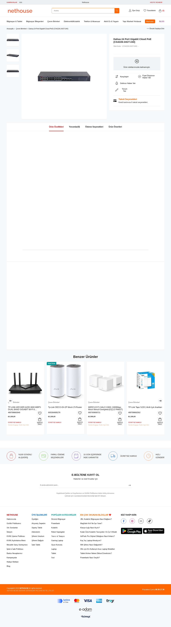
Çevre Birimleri (53, 21)
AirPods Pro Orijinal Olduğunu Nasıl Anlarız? (97, 536)
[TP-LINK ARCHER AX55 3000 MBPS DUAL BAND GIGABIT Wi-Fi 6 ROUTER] (25, 380)
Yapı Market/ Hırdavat (132, 21)
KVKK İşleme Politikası (16, 536)
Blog (161, 21)
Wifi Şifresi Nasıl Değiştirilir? (91, 545)
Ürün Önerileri (115, 127)
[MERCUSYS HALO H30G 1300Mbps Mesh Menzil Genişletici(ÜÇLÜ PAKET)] (105, 380)
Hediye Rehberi (12, 562)
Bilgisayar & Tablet (14, 21)
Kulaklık (54, 528)
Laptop (54, 549)
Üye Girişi (136, 10)
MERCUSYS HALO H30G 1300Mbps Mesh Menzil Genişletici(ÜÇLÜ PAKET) (105, 408)
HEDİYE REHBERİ (156, 2)
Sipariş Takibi (37, 528)
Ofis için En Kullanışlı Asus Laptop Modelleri (97, 549)
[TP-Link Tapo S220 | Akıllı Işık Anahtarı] (145, 380)
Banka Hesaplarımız (14, 553)
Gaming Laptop (57, 540)
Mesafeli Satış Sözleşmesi (17, 545)
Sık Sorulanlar (12, 528)
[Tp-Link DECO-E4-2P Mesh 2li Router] (65, 380)
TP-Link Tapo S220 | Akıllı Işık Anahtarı (145, 407)
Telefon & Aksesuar (92, 21)
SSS (20, 2)
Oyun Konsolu (56, 545)
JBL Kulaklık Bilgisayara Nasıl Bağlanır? (96, 519)
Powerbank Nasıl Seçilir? (90, 558)
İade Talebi (36, 545)
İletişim (9, 532)
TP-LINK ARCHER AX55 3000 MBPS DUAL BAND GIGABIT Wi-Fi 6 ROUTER (24, 408)
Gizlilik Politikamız (14, 523)
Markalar (150, 21)
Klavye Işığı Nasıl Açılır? (90, 528)
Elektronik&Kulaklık (72, 21)
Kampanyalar (12, 558)
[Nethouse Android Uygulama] (131, 531)
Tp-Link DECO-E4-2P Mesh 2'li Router (65, 407)
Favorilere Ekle (40, 413)
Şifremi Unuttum (38, 536)
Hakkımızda (11, 519)
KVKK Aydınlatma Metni (16, 540)
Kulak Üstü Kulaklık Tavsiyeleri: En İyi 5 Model (98, 532)
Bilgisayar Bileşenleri (35, 21)
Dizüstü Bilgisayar (58, 519)
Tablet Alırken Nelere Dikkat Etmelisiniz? (96, 553)
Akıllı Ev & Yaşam (111, 21)
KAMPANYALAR (12, 2)
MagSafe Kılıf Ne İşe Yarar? (91, 523)
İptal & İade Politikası (15, 549)
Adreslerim (36, 532)
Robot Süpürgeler (58, 532)
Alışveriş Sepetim (38, 523)
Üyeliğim (35, 519)
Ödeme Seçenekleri (94, 127)
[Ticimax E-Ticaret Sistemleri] (85, 617)
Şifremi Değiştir (38, 540)
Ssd (52, 558)
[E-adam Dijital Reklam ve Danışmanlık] (85, 609)
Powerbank (55, 523)
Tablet (53, 553)
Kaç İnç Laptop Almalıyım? (90, 540)
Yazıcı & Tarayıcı (58, 536)
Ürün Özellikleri (56, 127)
